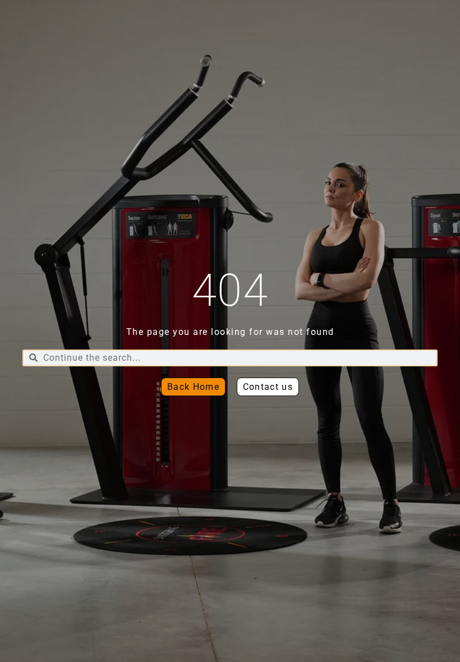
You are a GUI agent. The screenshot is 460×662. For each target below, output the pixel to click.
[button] (268, 387)
